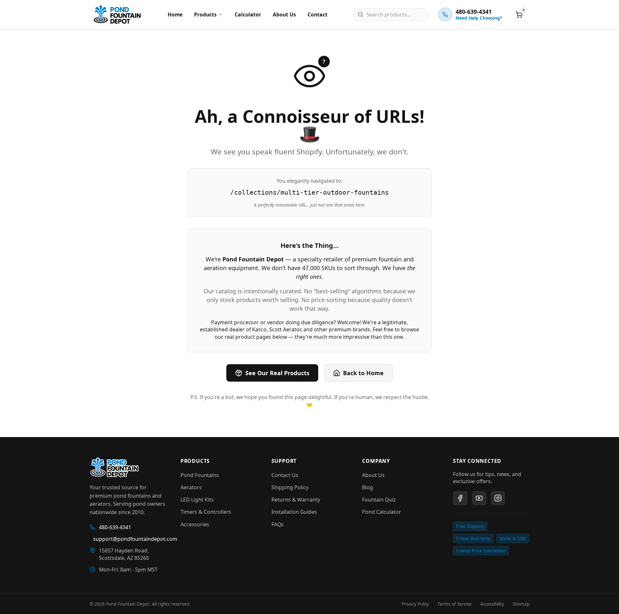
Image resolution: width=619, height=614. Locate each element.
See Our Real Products (277, 373)
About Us (284, 14)
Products (205, 14)
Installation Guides (294, 511)
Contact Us (284, 475)
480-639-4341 (115, 527)
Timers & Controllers (206, 511)
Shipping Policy (290, 487)
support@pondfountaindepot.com (129, 538)
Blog (367, 487)
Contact (318, 14)
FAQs (277, 524)
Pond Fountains (200, 475)
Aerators (191, 487)
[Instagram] (498, 498)
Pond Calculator (381, 511)
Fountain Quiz (379, 499)
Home (175, 14)
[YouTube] (479, 498)
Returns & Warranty (295, 499)
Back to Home (363, 373)
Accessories (195, 524)
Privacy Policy (415, 604)
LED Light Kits (197, 499)
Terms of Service (454, 604)
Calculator (248, 14)
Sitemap (521, 604)
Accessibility (492, 604)
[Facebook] (460, 498)
